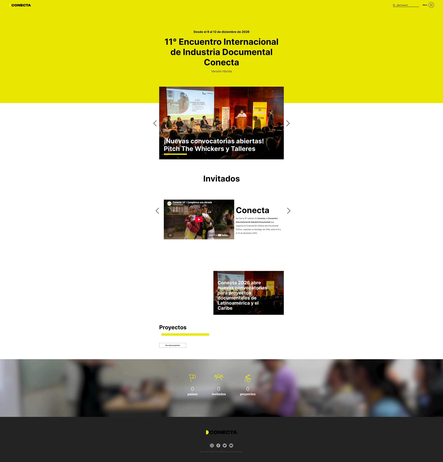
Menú (425, 5)
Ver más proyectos (172, 345)
